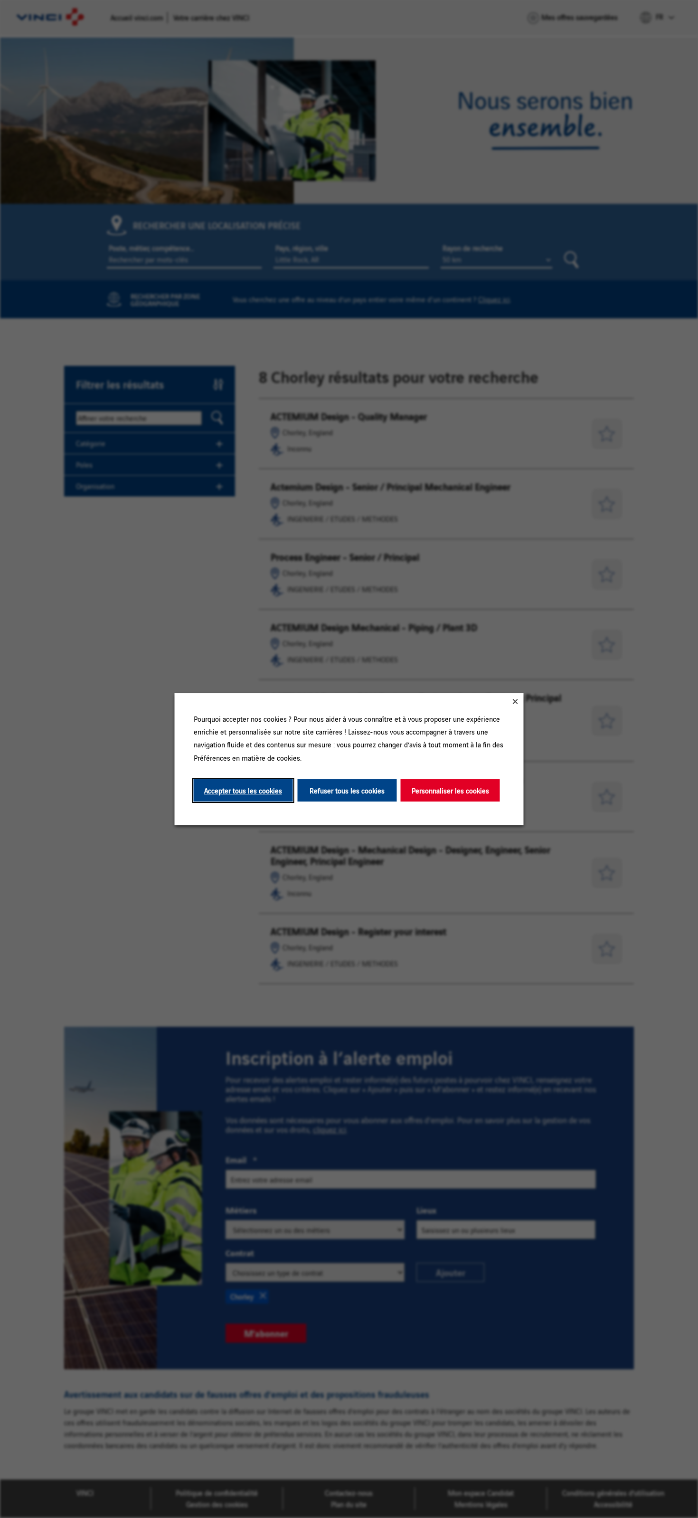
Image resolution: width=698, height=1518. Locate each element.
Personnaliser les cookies (450, 790)
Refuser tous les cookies (347, 790)
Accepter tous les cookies (243, 790)
